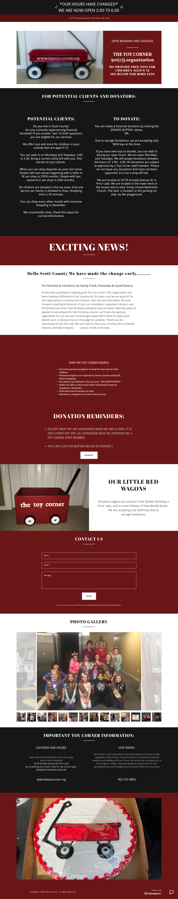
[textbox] (89, 556)
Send (89, 596)
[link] (132, 60)
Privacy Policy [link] (97, 605)
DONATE (89, 455)
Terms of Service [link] (111, 605)
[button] (171, 892)
